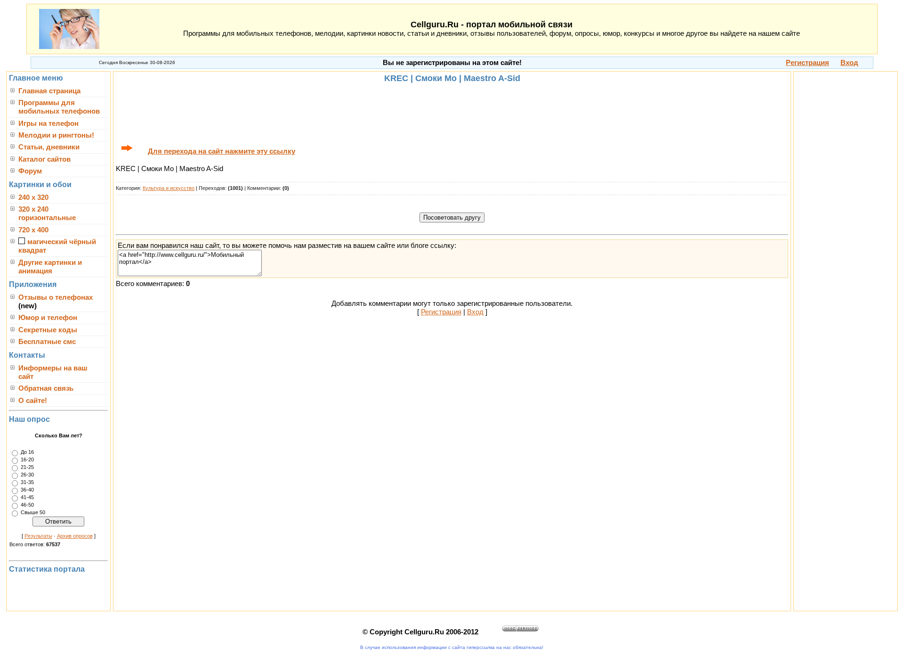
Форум (30, 171)
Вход (475, 312)
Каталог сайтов (44, 159)
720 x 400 (33, 230)
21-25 (27, 467)
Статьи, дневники (49, 147)
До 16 (27, 452)
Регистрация (441, 312)
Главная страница (49, 91)
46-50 (27, 505)
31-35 (27, 482)
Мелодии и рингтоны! (56, 135)
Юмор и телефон (47, 317)
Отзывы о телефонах (55, 297)
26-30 (27, 475)
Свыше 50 (33, 513)
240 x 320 (33, 197)
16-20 (27, 460)
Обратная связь (45, 388)
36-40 (27, 490)
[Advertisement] (452, 112)
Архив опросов (75, 536)
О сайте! (32, 400)
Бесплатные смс (47, 341)
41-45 (27, 498)
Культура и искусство (168, 188)
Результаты (38, 536)
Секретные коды (47, 330)
